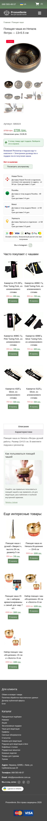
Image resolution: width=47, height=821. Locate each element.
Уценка (5, 759)
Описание (23, 426)
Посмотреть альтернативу (18, 167)
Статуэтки (6, 738)
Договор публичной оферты (13, 701)
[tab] (23, 426)
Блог (4, 704)
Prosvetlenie (18, 12)
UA (25, 4)
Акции (4, 723)
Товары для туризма (10, 756)
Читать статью (11, 502)
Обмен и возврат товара (12, 695)
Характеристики (23, 432)
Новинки (5, 720)
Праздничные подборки (11, 717)
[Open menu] (39, 13)
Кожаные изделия (9, 753)
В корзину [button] (13, 301)
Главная (7, 22)
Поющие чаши (18, 22)
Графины (5, 732)
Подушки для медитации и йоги (15, 744)
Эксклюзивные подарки (11, 726)
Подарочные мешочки (11, 750)
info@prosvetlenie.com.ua (19, 777)
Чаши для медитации (11, 729)
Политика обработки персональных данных (20, 698)
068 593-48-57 (9, 4)
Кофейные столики (10, 747)
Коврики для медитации (12, 741)
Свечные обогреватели (11, 735)
